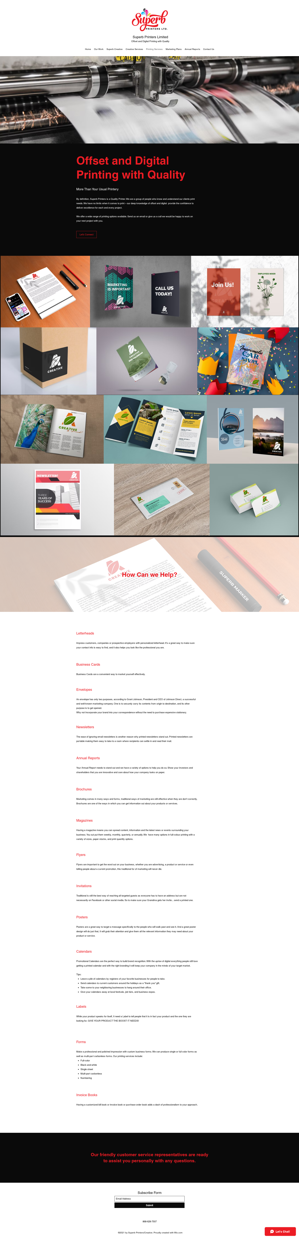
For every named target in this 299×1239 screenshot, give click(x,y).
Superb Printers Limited (150, 37)
